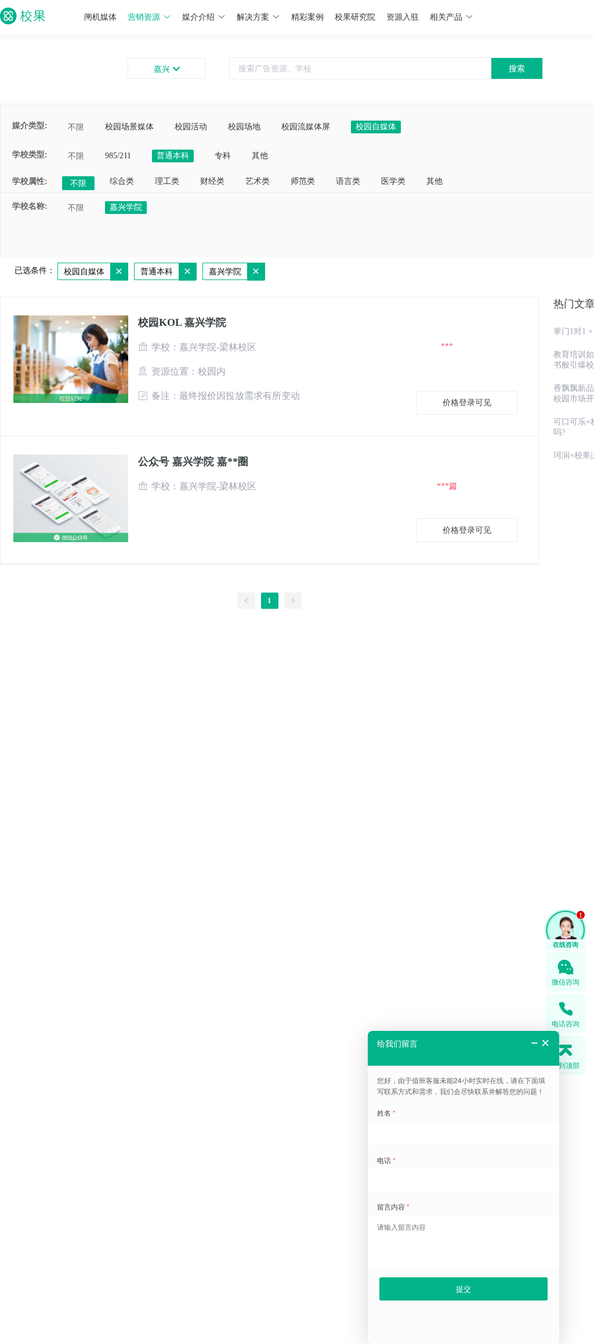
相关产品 (446, 17)
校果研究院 (355, 17)
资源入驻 (402, 17)
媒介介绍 (198, 17)
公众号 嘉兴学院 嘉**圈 (193, 461)
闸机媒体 (100, 17)
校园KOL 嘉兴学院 (182, 322)
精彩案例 (307, 17)
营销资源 (144, 17)
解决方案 (253, 17)
